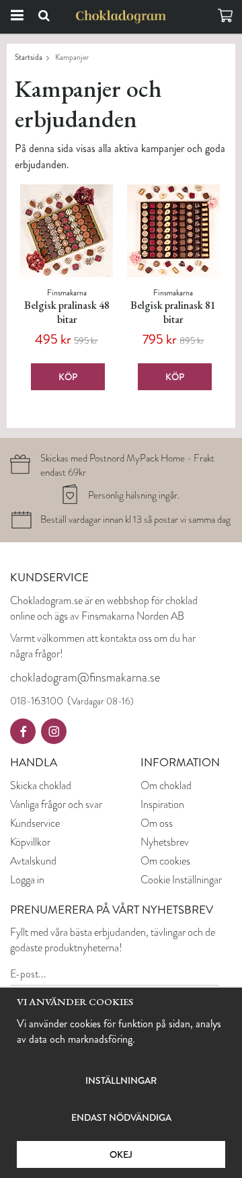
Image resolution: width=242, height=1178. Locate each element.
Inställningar (121, 1080)
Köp (67, 376)
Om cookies (165, 861)
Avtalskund (33, 861)
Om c (152, 785)
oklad (180, 785)
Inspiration (162, 804)
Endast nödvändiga (121, 1117)
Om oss (156, 823)
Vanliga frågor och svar (56, 804)
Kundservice (35, 823)
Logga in (27, 879)
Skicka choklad (40, 785)
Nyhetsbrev (164, 842)
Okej (121, 1154)
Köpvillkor (30, 842)
